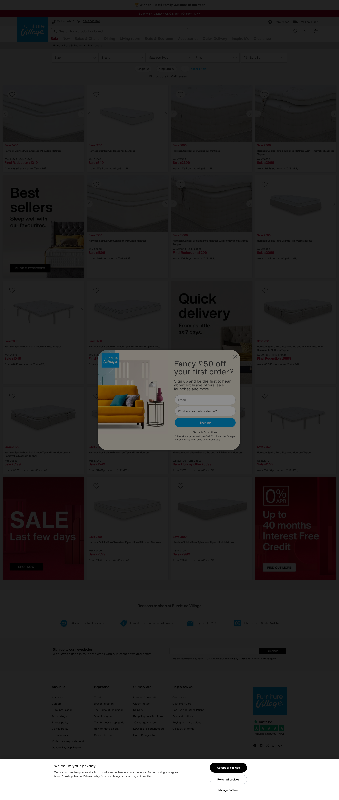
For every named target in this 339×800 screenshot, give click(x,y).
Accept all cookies (228, 768)
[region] (169, 779)
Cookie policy (70, 776)
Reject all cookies (228, 779)
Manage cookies (228, 790)
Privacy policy (91, 776)
